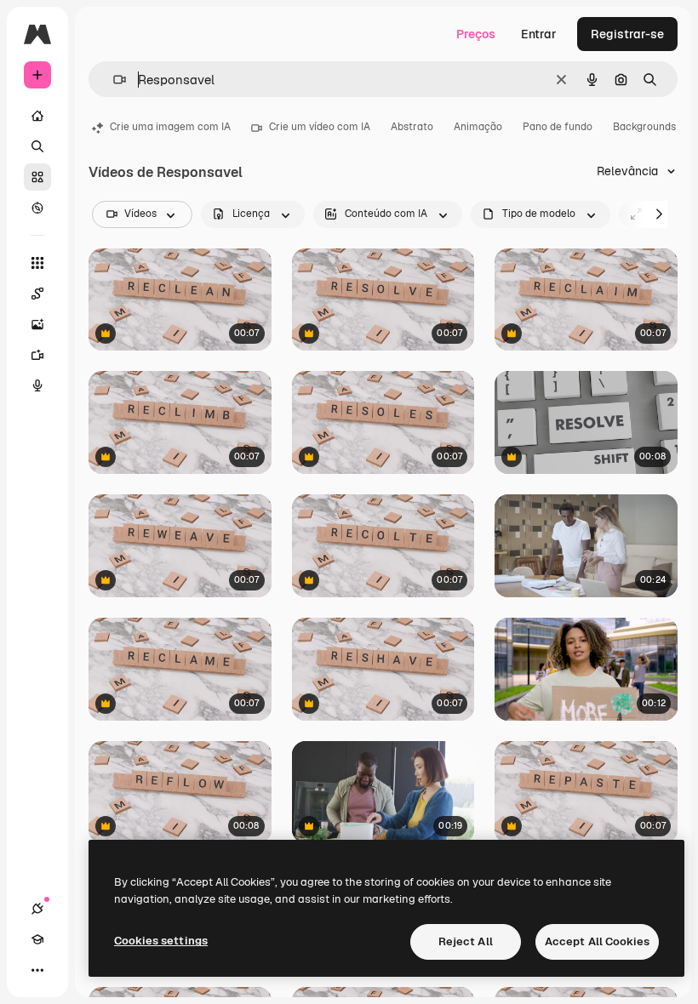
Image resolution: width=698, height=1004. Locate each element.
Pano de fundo (557, 127)
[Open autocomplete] (112, 79)
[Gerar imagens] (37, 324)
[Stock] (37, 177)
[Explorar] (37, 207)
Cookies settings (161, 940)
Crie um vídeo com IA (319, 127)
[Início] (37, 115)
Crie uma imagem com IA (170, 127)
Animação (478, 127)
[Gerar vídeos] (37, 354)
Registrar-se (627, 34)
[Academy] (37, 939)
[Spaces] (37, 293)
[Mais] (37, 970)
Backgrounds (644, 127)
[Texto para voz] (37, 385)
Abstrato (412, 127)
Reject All (465, 941)
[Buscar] (37, 146)
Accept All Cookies (597, 941)
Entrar (539, 34)
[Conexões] (37, 908)
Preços (475, 34)
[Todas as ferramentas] (37, 263)
